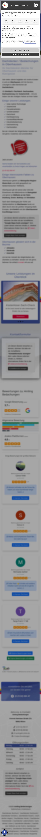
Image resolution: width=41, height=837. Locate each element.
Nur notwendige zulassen (20, 50)
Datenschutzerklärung (31, 43)
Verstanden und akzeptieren (20, 54)
